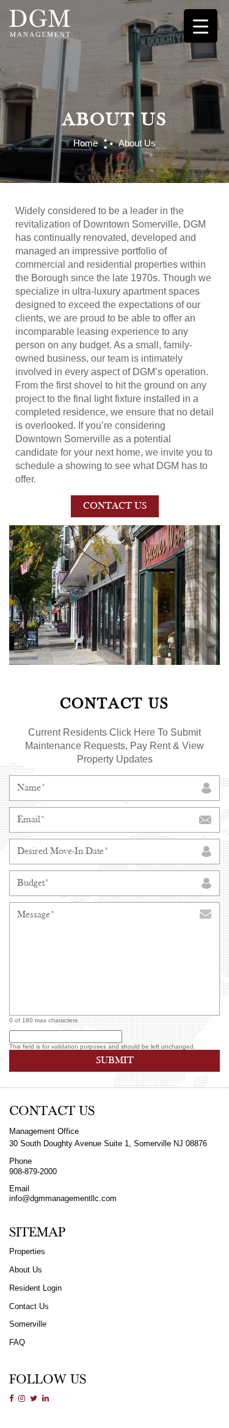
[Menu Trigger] (200, 26)
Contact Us (115, 506)
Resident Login (35, 1288)
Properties (27, 1251)
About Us (25, 1269)
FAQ (17, 1342)
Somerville (27, 1324)
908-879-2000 (33, 1171)
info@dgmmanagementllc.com (63, 1198)
